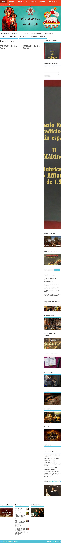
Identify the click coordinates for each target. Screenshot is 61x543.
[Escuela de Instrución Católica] (52, 240)
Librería (32, 1)
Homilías (42, 36)
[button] (46, 100)
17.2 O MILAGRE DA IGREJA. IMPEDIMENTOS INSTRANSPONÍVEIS (51, 171)
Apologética (34, 36)
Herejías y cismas (36, 33)
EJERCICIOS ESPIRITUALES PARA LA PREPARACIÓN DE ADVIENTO (52, 186)
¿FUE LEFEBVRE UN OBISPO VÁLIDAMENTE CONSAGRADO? (51, 360)
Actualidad (4, 33)
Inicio (3, 1)
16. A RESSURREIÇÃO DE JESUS (51, 179)
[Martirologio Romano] (6, 401)
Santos (3, 36)
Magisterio (48, 33)
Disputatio (13, 36)
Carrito (4, 5)
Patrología (23, 36)
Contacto (12, 5)
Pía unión (11, 1)
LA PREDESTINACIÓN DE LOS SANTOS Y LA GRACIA (52, 354)
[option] (52, 100)
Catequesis (21, 1)
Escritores (52, 1)
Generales (42, 1)
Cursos (24, 33)
